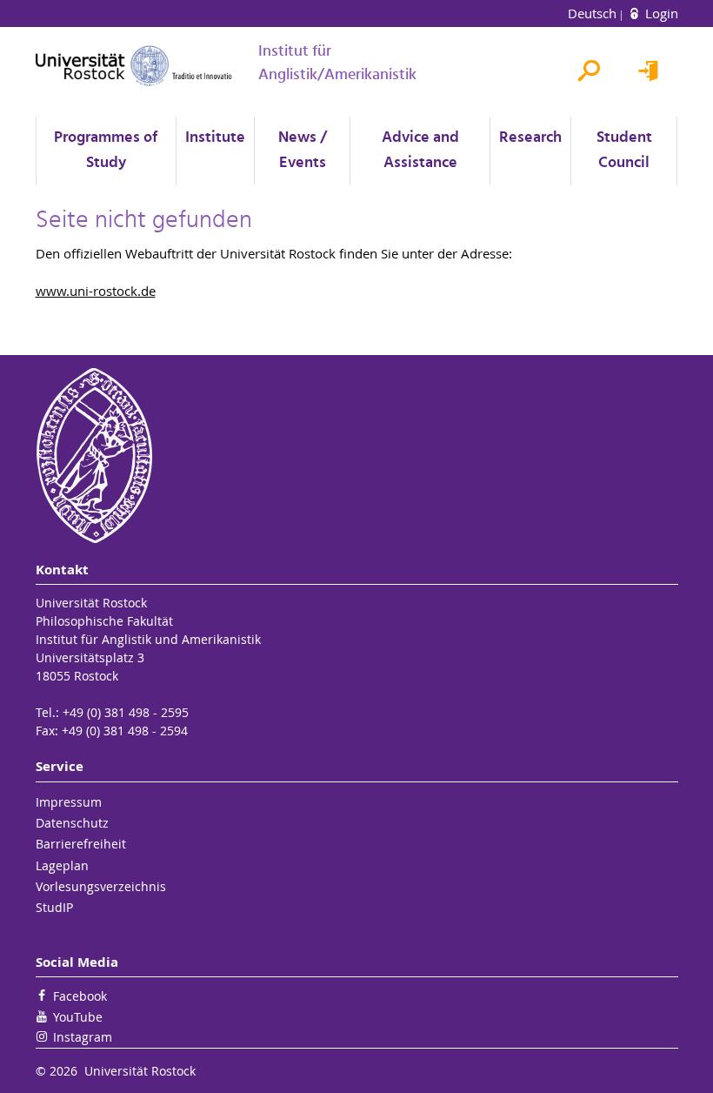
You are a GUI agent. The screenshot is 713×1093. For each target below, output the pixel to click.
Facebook (80, 996)
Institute (215, 138)
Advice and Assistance (420, 150)
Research (530, 138)
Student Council (624, 150)
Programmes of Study (105, 150)
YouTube (78, 1017)
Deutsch (594, 13)
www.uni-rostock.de (96, 290)
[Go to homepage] (134, 65)
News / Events (302, 150)
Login (660, 13)
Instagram (82, 1037)
